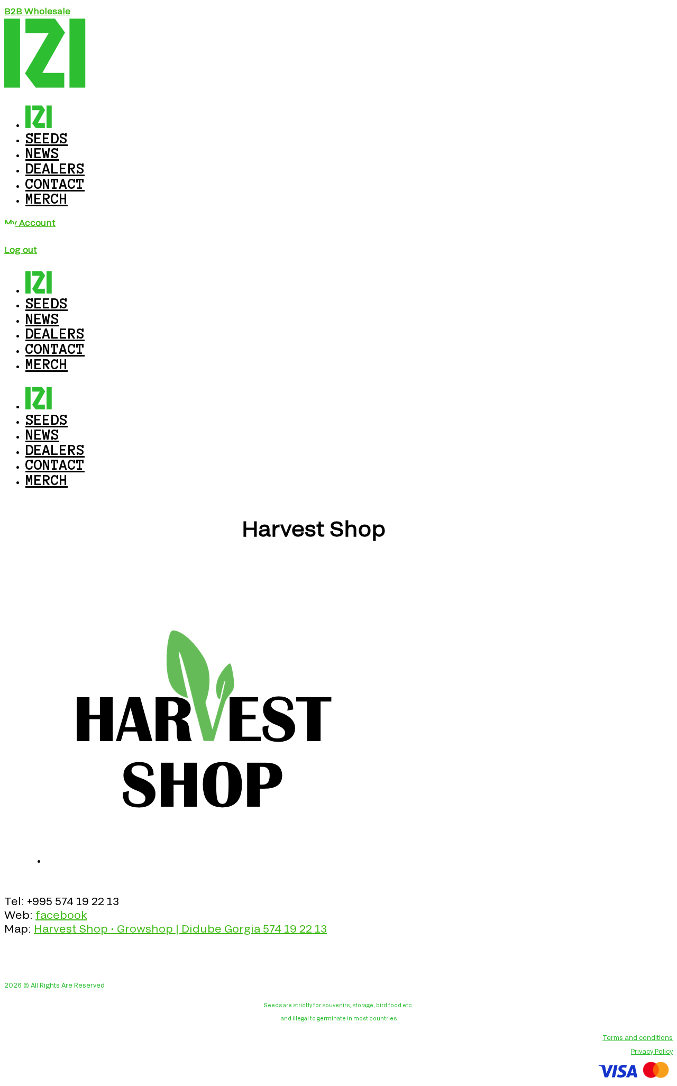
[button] (37, 11)
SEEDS (46, 419)
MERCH (46, 198)
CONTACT (55, 464)
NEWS (42, 434)
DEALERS (55, 450)
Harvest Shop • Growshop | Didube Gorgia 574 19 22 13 (180, 928)
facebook (61, 914)
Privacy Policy (652, 1051)
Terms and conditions (637, 1037)
